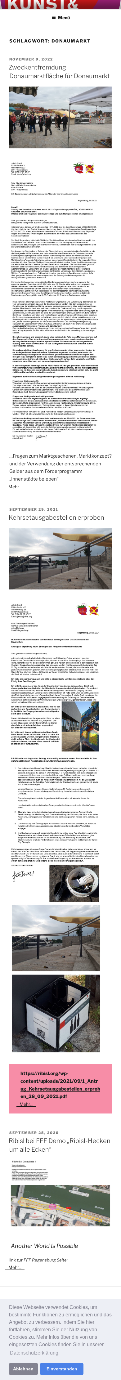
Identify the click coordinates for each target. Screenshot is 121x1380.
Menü (64, 17)
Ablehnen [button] (23, 1368)
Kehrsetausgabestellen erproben (56, 517)
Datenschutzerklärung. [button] (35, 1352)
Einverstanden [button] (62, 1368)
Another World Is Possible (44, 1246)
